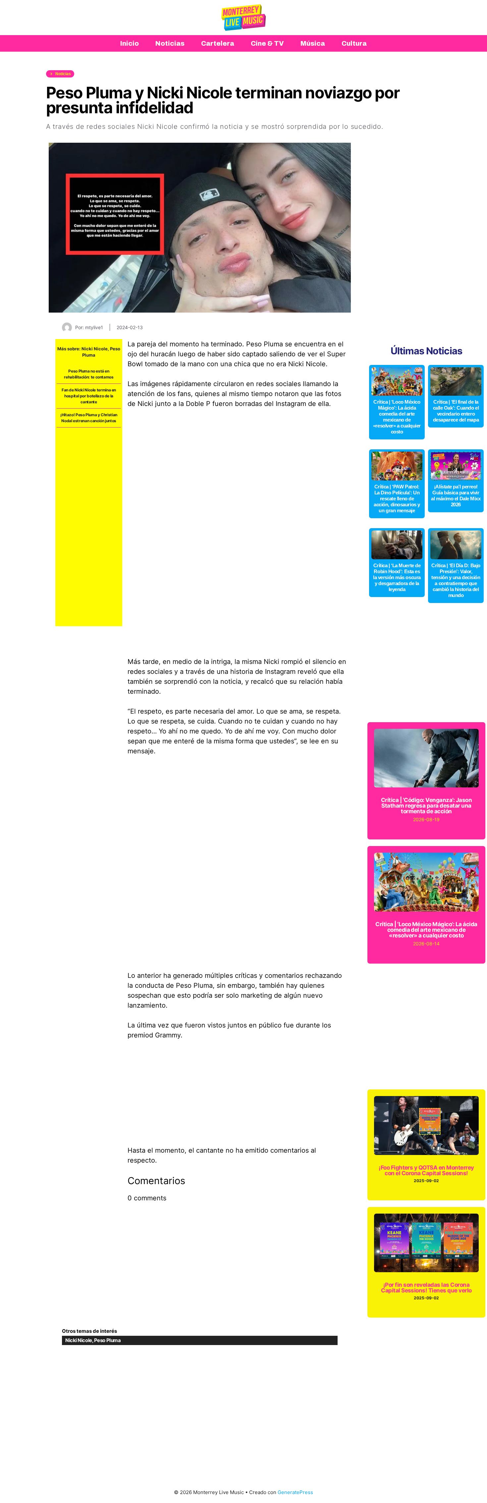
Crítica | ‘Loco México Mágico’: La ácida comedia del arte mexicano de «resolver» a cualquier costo (397, 416)
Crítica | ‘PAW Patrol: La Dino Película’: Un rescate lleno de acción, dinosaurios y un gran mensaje (397, 498)
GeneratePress (295, 1492)
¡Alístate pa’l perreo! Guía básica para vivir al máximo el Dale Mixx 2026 (455, 495)
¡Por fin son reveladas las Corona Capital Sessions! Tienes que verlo (426, 1287)
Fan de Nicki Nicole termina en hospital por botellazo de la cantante (89, 395)
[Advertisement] (89, 526)
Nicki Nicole (94, 348)
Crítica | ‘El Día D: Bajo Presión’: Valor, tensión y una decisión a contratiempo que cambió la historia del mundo (455, 580)
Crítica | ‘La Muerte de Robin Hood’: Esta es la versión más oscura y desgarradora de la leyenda (397, 577)
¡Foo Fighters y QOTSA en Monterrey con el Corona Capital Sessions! (426, 1170)
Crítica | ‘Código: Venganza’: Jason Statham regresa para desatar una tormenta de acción (426, 806)
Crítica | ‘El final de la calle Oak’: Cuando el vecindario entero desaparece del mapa (456, 411)
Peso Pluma (107, 1340)
